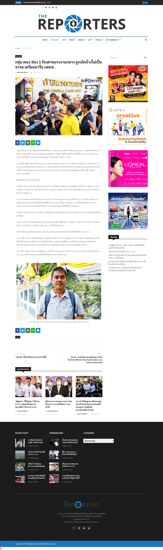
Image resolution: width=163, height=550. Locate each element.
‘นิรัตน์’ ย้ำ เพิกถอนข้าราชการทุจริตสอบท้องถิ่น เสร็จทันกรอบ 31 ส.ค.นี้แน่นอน (127, 256)
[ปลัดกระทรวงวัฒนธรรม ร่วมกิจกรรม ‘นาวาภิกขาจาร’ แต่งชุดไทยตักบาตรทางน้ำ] (54, 467)
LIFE (89, 40)
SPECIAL (98, 40)
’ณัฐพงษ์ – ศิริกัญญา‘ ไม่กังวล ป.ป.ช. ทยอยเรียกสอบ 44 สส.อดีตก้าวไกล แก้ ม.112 (27, 404)
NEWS (71, 40)
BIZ (64, 40)
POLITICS (55, 40)
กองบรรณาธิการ (82, 414)
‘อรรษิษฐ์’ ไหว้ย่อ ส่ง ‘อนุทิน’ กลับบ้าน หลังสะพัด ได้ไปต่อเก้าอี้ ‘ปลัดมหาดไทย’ (126, 246)
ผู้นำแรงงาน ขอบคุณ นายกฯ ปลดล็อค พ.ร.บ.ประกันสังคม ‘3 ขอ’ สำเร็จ (58, 404)
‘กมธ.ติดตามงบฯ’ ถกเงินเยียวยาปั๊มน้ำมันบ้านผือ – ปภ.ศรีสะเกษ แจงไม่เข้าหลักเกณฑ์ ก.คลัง (125, 269)
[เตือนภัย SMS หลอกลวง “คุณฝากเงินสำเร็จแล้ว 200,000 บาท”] (54, 443)
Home (44, 40)
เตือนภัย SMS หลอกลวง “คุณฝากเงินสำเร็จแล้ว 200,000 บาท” (70, 442)
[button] (143, 3)
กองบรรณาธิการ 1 (22, 72)
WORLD (81, 40)
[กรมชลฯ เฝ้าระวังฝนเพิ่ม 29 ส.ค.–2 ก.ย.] (20, 455)
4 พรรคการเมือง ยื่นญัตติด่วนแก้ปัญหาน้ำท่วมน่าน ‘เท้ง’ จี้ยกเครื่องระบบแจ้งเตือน (127, 262)
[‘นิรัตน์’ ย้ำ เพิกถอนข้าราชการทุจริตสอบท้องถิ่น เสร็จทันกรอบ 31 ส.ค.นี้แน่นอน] (20, 467)
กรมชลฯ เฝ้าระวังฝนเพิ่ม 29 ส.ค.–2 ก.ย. (32, 2)
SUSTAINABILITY (112, 40)
